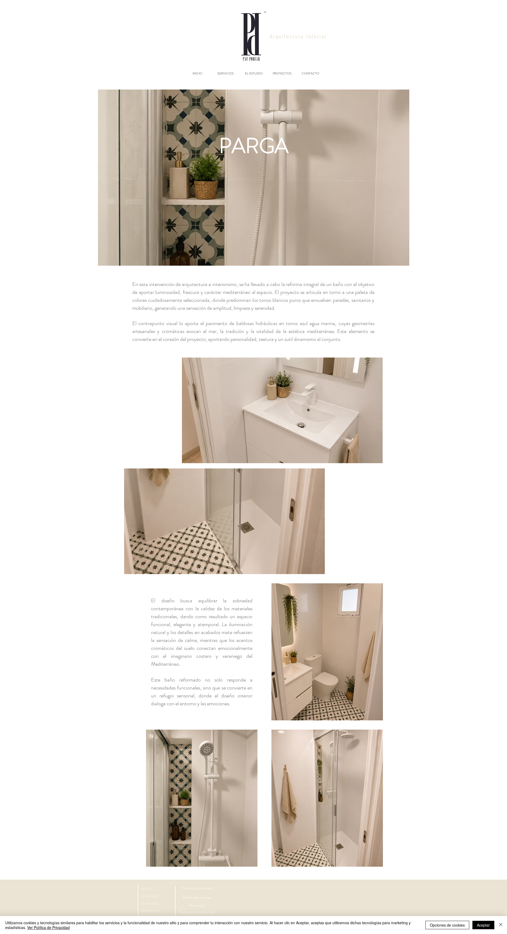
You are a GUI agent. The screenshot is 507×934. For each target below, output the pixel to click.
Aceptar (483, 925)
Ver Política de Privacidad (48, 927)
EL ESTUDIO (150, 903)
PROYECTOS (150, 911)
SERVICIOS (149, 896)
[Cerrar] (500, 925)
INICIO (146, 888)
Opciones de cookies (447, 925)
